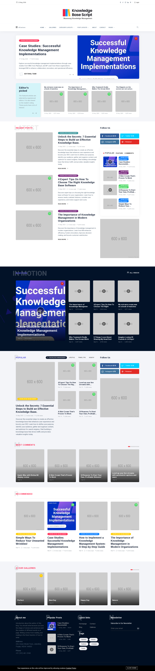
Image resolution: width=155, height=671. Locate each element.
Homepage (83, 624)
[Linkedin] (128, 2)
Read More (62, 168)
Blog (80, 627)
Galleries (52, 27)
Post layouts (83, 27)
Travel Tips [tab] (82, 357)
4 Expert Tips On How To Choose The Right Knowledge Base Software (76, 182)
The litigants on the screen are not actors (124, 88)
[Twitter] (123, 2)
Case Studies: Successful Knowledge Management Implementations (40, 50)
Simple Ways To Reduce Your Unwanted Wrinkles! (127, 206)
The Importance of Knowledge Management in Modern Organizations (77, 89)
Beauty (93, 639)
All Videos (134, 273)
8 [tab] (138, 446)
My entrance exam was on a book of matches (53, 88)
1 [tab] (129, 446)
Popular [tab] (109, 153)
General (83, 639)
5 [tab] (134, 446)
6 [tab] (138, 569)
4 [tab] (133, 446)
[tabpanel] (30, 465)
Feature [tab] (119, 153)
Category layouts (66, 27)
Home (42, 27)
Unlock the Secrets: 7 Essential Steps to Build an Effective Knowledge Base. (77, 139)
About (94, 27)
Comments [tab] (129, 153)
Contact (103, 27)
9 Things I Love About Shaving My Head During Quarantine (104, 339)
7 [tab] (137, 446)
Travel (83, 648)
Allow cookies (131, 668)
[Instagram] (125, 2)
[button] (136, 2)
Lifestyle (94, 644)
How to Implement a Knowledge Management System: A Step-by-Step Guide (92, 542)
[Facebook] (120, 2)
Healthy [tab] (91, 357)
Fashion (83, 644)
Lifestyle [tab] (72, 357)
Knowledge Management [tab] (57, 357)
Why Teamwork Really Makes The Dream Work (101, 88)
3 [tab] (132, 446)
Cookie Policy (71, 668)
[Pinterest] (130, 2)
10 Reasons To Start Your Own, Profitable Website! (127, 192)
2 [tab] (133, 569)
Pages (111, 27)
